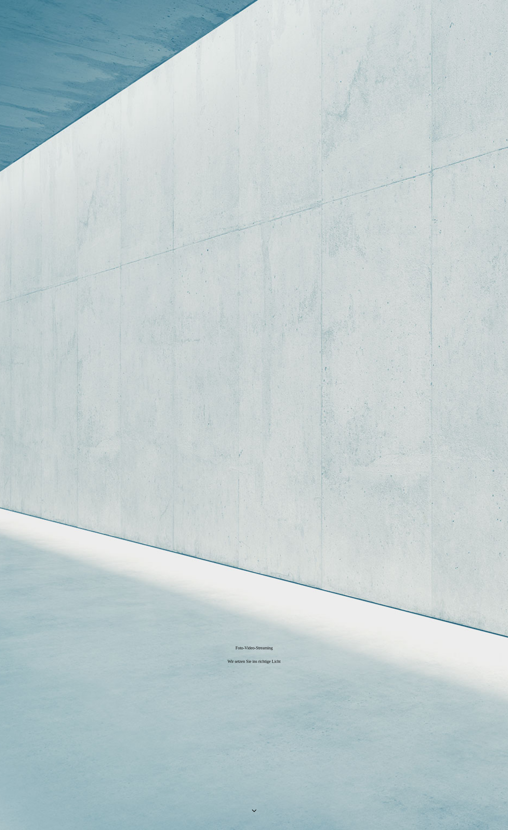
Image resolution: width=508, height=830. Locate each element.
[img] (254, 415)
